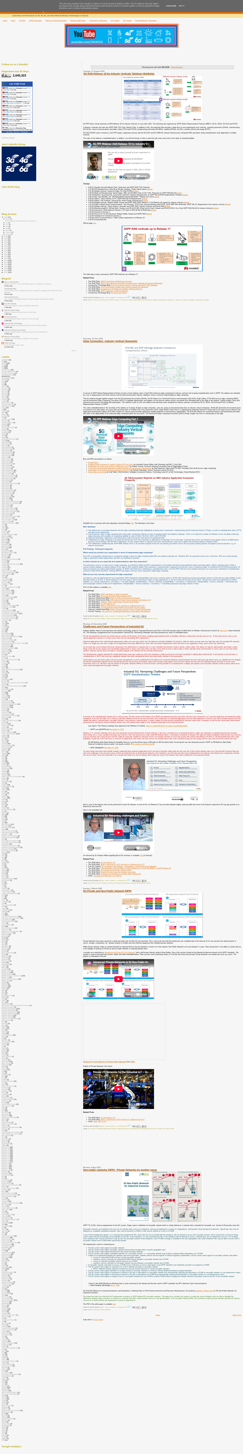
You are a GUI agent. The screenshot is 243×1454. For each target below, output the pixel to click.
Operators (5, 1065)
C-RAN (4, 561)
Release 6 (5, 1163)
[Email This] (136, 297)
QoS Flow (5, 1112)
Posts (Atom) (98, 1320)
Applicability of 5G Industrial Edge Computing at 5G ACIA (109, 470)
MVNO (4, 997)
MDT (3, 944)
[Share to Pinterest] (145, 297)
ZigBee (4, 1438)
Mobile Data (6, 972)
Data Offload (6, 633)
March (7, 230)
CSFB (4, 623)
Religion (4, 1172)
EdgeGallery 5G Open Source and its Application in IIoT (108, 466)
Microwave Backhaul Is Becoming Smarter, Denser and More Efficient (25, 325)
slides (149, 189)
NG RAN (5, 1023)
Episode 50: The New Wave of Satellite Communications (21, 338)
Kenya (4, 877)
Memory (4, 949)
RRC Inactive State (8, 1193)
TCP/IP (4, 1290)
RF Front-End (6, 1175)
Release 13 (6, 1152)
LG (3, 898)
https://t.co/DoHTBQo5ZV (155, 726)
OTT (3, 1076)
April (6, 228)
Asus (3, 526)
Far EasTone (6, 701)
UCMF (4, 1346)
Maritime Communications (11, 931)
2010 (6, 266)
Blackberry (5, 544)
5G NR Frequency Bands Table (14, 345)
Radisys (4, 1125)
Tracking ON (24, 132)
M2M (3, 926)
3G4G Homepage (35, 21)
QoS (3, 1111)
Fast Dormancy (7, 702)
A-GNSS (4, 399)
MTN (3, 994)
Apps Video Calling (8, 508)
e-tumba (4, 663)
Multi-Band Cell (7, 995)
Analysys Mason (7, 422)
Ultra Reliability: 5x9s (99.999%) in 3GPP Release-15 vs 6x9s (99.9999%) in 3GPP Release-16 (136, 868)
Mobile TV (5, 977)
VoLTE (4, 1399)
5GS (3, 381)
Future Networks (7, 732)
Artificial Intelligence (8, 523)
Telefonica (5, 1302)
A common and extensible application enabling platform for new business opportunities (119, 468)
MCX (3, 943)
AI (2, 409)
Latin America (6, 890)
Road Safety (6, 1180)
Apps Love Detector (8, 475)
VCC (3, 1384)
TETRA (4, 1312)
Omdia (4, 1055)
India (3, 829)
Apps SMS (5, 498)
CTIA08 (4, 627)
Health (4, 771)
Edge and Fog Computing (128, 618)
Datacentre (5, 638)
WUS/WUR (5, 1425)
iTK (3, 865)
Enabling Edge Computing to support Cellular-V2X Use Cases (110, 464)
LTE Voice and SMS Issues (11, 918)
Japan (4, 870)
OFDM (4, 1050)
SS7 (3, 1262)
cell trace (5, 582)
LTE (3, 915)
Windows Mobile (7, 1419)
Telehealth (5, 1303)
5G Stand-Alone (7, 375)
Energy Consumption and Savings (13, 682)
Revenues (5, 1173)
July (6, 223)
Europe (4, 696)
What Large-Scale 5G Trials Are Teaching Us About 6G (21, 305)
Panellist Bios (93, 462)
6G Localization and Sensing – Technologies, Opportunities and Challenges (129, 866)
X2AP (4, 1430)
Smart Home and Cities (10, 1242)
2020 (6, 246)
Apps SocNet (6, 500)
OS (3, 1071)
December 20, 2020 (111, 748)
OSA (3, 1073)
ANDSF (4, 426)
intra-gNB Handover (8, 850)
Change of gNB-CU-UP (10, 587)
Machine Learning (8, 928)
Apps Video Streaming (9, 511)
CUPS (4, 628)
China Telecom (7, 592)
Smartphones (6, 1244)
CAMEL (4, 566)
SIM (3, 1224)
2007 (6, 272)
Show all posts (177, 67)
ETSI (138, 618)
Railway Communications (160, 300)
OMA (3, 1053)
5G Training (115, 21)
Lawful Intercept (7, 892)
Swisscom (5, 1277)
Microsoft (5, 959)
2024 (6, 238)
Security (4, 1216)
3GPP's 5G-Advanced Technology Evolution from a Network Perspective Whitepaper (132, 283)
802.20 (4, 396)
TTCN (4, 1338)
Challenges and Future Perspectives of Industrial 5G (113, 626)
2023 (6, 240)
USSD (4, 1377)
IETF (3, 818)
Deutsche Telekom (8, 648)
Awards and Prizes (8, 534)
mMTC (4, 966)
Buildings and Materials (10, 559)
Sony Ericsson (7, 1252)
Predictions (5, 1094)
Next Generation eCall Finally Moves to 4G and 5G (20, 221)
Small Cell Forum (8, 1236)
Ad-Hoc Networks (8, 404)
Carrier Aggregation (8, 572)
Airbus (4, 414)
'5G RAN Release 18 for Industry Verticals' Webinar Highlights (118, 73)
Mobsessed (6, 981)
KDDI (3, 874)
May (6, 226)
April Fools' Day (7, 518)
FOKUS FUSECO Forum (10, 720)
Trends (4, 1331)
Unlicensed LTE (7, 1366)
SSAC (4, 1265)
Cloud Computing (8, 597)
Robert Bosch (6, 1183)
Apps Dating (6, 462)
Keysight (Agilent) (8, 878)
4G (3, 366)
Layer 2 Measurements (9, 893)
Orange (4, 1069)
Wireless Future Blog (11, 336)
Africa (4, 407)
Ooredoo (5, 1060)
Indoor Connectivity (8, 831)
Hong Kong (5, 781)
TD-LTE (4, 1292)
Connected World (8, 615)
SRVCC (4, 1260)
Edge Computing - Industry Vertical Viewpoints (110, 341)
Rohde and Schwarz (9, 1188)
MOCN (4, 982)
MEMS (4, 951)
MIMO (4, 962)
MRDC (4, 989)
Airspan (4, 416)
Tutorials (159, 1128)
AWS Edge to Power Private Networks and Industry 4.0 (130, 600)
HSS (3, 791)
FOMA (4, 722)
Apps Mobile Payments (9, 483)
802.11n (4, 391)
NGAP (4, 1027)
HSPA (4, 788)
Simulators (5, 1226)
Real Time (16, 132)
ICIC (3, 806)
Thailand (5, 1313)
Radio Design (6, 1122)
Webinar (4, 1407)
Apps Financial (7, 467)
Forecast (5, 724)
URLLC (149, 883)
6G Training (127, 21)
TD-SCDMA (6, 1293)
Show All (74, 350)
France (4, 727)
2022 (6, 242)
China (4, 589)
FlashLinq (5, 717)
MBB (3, 938)
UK (3, 1353)
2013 (6, 260)
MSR (3, 992)
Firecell (4, 710)
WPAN (4, 1422)
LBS (3, 895)
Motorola (5, 985)
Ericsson (114, 1128)
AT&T (3, 528)
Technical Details (7, 1300)
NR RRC (5, 1040)
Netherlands (6, 1004)
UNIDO (4, 1363)
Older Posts (237, 1315)
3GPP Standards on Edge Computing (114, 291)
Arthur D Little (6, 521)
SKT (3, 1234)
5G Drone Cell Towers (119, 293)
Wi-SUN (4, 1415)
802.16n (4, 394)
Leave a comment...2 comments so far (116, 880)
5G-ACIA (97, 300)
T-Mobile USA (6, 1284)
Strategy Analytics (8, 1272)
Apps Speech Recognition (11, 501)
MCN (3, 941)
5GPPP (111, 300)
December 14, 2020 (116, 729)
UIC (3, 1349)
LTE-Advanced (7, 920)
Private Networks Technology (146, 21)
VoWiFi (4, 1402)
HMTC (4, 780)
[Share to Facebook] (143, 297)
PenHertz (5, 1088)
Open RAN (5, 1061)
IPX (3, 859)
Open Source (6, 1063)
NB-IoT (4, 1000)
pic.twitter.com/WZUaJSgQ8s (144, 744)
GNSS (4, 752)
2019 (6, 248)
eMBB (4, 676)
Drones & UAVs (7, 656)
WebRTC (5, 1409)
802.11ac (5, 388)
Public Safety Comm (139, 300)
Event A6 (5, 697)
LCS (3, 897)
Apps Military (6, 480)
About (13, 21)
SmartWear (5, 1247)
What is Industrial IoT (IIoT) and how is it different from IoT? (123, 606)
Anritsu (4, 429)
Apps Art (4, 445)
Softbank (5, 1249)
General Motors (7, 745)
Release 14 (6, 1153)
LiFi (3, 903)
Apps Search (6, 495)
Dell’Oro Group (7, 641)
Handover (5, 766)
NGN (3, 1030)
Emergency (5, 679)
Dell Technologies (8, 640)
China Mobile (6, 590)
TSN (3, 1336)
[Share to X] (140, 297)
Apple (4, 437)
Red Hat (4, 1140)
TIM (3, 1318)
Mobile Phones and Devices (11, 976)
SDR (3, 1211)
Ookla (4, 1058)
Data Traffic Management (10, 636)
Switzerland (6, 1279)
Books (4, 549)
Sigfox (4, 1221)
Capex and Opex (7, 571)
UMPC (4, 1358)
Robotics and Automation (138, 883)
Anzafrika (5, 432)
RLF (3, 1178)
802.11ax (5, 389)
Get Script (9, 132)
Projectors (5, 1101)
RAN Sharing (6, 1135)
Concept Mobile (7, 610)
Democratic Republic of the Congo (13, 643)
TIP (3, 1321)
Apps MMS (5, 482)
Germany (5, 748)
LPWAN (4, 911)
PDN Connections (8, 1086)
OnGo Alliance (7, 1056)
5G (93, 300)
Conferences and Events (113, 618)
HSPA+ (4, 790)
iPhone (4, 852)
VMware (4, 1389)
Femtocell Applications (9, 704)
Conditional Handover (9, 612)
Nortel (4, 1037)
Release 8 (5, 1167)
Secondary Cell (7, 1214)
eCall (3, 666)
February (8, 232)
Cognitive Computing (9, 605)
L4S (3, 887)
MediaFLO (5, 946)
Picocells (5, 1089)
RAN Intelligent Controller (10, 1134)
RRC (3, 1191)
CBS (3, 577)
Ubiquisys (5, 1344)
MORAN (4, 984)
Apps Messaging (7, 478)
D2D (3, 630)
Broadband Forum (8, 552)
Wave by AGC (6, 1405)
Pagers (4, 1079)
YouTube (22, 21)
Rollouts (4, 1190)
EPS (3, 687)
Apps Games (6, 468)
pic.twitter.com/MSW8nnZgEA (177, 726)
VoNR (4, 1400)
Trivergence (6, 1335)
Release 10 (6, 1147)
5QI (3, 383)
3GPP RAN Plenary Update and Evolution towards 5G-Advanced (124, 287)
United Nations (7, 1364)
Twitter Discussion (8, 1343)
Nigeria (4, 1032)
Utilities (207, 300)
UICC (3, 1351)
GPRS (4, 755)
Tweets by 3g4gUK (8, 138)
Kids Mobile (6, 880)
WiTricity (4, 1420)
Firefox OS (5, 712)
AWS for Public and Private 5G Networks (125, 598)
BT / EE (4, 557)
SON (3, 1251)
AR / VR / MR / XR (8, 519)
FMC (3, 719)
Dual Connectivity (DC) (9, 659)
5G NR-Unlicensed (8, 373)
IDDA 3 (4, 813)
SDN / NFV (5, 1209)
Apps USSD (6, 506)
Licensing (5, 901)
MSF (3, 990)
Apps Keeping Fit (7, 472)
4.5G (3, 365)
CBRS (4, 575)
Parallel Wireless (7, 1081)
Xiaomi (4, 1435)
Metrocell (5, 957)
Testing (4, 1310)
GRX (3, 758)
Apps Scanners (7, 493)
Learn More (171, 6)
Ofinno (4, 1051)
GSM (3, 762)
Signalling (5, 1223)
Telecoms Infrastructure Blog (56, 21)
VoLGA (4, 1397)
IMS (3, 822)
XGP (3, 1433)
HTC (3, 794)
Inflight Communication (9, 836)
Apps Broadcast (7, 452)
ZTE (3, 1440)
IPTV (3, 855)
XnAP (4, 1437)
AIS (3, 417)
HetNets (4, 775)
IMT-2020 (5, 826)
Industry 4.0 (105, 883)
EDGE (4, 668)
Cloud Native (6, 599)
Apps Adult (5, 442)
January (8, 234)
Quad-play (5, 1114)
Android (4, 424)
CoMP (4, 608)
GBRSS (4, 737)
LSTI (3, 913)
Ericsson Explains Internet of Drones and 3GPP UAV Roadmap (134, 285)
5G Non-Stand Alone (9, 371)
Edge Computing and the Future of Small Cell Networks (130, 609)
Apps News (5, 487)
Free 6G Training (10, 304)
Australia (5, 531)
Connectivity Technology (98, 21)
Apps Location (7, 473)
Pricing (4, 1096)
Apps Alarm (5, 444)
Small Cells (5, 1237)
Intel (3, 839)
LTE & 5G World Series (9, 916)
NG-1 (3, 1025)
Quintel (4, 1119)
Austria (4, 533)
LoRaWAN (5, 910)
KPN (3, 883)
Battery (4, 539)
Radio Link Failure (8, 1124)
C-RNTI (4, 562)
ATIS (3, 529)
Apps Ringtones (7, 491)
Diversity (5, 653)
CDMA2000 (6, 580)
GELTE (4, 740)
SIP (3, 1228)
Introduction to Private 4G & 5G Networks (120, 952)
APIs (3, 435)
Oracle (4, 1068)
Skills (3, 1232)
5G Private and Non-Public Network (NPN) (116, 596)
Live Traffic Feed (17, 84)
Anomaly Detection (8, 427)
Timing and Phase (8, 1320)
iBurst (4, 804)
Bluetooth (5, 547)
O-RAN (4, 1045)
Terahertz (5, 1308)
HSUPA (4, 793)
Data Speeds (6, 635)
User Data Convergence (10, 1374)
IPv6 (3, 857)
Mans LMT (5, 929)
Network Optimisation (9, 1013)
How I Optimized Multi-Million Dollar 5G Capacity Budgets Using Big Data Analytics (29, 299)
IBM (3, 803)
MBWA (4, 939)
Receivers (5, 1139)
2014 (6, 258)
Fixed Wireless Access (9, 715)
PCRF (4, 1084)
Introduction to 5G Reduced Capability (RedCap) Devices (121, 289)
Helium (4, 773)
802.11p (4, 393)
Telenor (4, 1305)
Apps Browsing (7, 454)
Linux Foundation (8, 905)
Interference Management (10, 847)
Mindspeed (5, 964)
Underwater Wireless (9, 1361)
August (7, 219)
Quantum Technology (9, 1117)
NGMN (4, 1028)
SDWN (4, 1213)
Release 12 (6, 1150)
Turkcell (4, 1340)
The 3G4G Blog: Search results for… (17, 102)
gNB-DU (4, 750)
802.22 (4, 398)
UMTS (4, 1359)
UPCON (4, 1368)
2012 (6, 262)
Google (4, 753)
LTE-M (4, 923)
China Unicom (7, 594)
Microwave (5, 961)
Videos (155, 618)
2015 (6, 256)
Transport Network (8, 1330)
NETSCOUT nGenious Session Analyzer (15, 1005)
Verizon (4, 1386)
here (94, 223)
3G (3, 361)
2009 (6, 268)
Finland (4, 709)
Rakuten (4, 1129)
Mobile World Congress (10, 979)
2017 (6, 252)
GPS (3, 757)
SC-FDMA (5, 1204)
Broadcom (5, 554)
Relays (4, 1145)
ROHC (4, 1186)
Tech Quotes (6, 1298)
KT (3, 885)
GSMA (4, 763)
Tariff (3, 1288)
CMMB (4, 602)
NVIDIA (4, 1043)
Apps (3, 440)
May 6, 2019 (114, 1285)
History (4, 778)
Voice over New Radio (9, 1394)
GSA (3, 760)
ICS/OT (4, 808)
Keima (4, 875)
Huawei (116, 300)
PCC (3, 1083)
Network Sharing (7, 1015)
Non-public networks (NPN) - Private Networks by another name (120, 1169)
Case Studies (6, 574)
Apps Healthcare (7, 470)
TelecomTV (224, 631)
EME (3, 678)
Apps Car (5, 457)
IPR (3, 854)
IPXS (3, 860)
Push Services (7, 1106)
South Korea (6, 1254)
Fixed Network (7, 714)
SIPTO (4, 1229)
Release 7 (5, 1165)
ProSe (4, 1102)
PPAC (4, 1093)
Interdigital (5, 844)
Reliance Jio (6, 1170)
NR (3, 1038)
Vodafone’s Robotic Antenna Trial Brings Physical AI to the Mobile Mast (25, 332)
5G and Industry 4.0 (108, 604)
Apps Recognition (8, 490)
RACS (4, 1121)
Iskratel (4, 862)
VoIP (3, 1395)
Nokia (4, 1033)
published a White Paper (204, 1291)
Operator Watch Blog (78, 21)
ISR (3, 864)
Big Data (5, 541)
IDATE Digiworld (7, 809)
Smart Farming (7, 1239)
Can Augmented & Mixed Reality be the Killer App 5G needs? (123, 608)
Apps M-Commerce (8, 477)
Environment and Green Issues (12, 686)
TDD (3, 1295)
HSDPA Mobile (7, 786)
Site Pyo (4, 1231)
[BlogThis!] (138, 297)
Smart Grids (6, 1241)
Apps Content (6, 460)
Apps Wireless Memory (9, 516)
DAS (3, 631)
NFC (3, 1022)
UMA (3, 1354)
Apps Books (6, 450)
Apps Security (6, 496)
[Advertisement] (121, 54)
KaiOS (4, 872)
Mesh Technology (8, 953)
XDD (3, 1432)
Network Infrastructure (9, 1012)
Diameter (5, 650)
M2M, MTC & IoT (100, 1121)
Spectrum (5, 1257)
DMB (3, 654)
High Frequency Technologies (12, 776)
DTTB (4, 658)
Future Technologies (9, 734)
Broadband (5, 551)
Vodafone (5, 1391)
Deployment (6, 646)
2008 (6, 270)
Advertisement (7, 406)
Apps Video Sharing (8, 510)
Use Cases (166, 1128)
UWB (3, 1381)
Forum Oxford (6, 725)
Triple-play (5, 1333)
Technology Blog (10, 288)
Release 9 (5, 1168)
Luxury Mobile (6, 925)
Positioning (5, 1091)
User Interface (6, 1376)
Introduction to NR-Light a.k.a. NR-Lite (108, 876)
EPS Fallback (6, 689)
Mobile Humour (7, 974)
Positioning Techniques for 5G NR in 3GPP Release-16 (121, 874)
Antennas (5, 431)
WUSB (4, 1427)
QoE (3, 1109)
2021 (6, 244)
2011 (6, 264)
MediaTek (5, 948)
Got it (182, 6)
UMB (3, 1356)
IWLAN (4, 869)
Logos (4, 908)
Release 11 (5, 1148)
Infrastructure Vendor (9, 837)
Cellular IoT (6, 584)
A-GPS (4, 401)
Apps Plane (6, 488)
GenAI (4, 742)
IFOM (3, 819)
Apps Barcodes (7, 449)
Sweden (4, 1275)
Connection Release (9, 617)
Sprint (4, 1259)
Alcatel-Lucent (7, 419)
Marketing (5, 934)
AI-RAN (4, 411)
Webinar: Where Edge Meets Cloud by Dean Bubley (120, 602)
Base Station (6, 538)
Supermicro (6, 1274)
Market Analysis (7, 933)
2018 (6, 250)
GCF (3, 738)
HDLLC (4, 770)
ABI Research (6, 403)
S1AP (4, 1198)
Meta (3, 954)
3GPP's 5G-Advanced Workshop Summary (116, 281)
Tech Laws (5, 1297)
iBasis (4, 801)
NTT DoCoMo (6, 1041)
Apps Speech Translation (10, 503)
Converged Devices (8, 618)
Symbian (5, 1280)
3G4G (133, 1062)
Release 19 (6, 1162)
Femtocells (5, 706)
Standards (5, 1267)
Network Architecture (123, 1128)
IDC (3, 811)
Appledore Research (9, 439)
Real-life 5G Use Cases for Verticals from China (118, 872)
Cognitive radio (7, 607)
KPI (3, 882)
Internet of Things (127, 300)
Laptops (4, 888)
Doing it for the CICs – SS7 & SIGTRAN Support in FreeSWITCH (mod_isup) (27, 284)
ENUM (4, 684)
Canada (4, 569)
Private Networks (125, 883)
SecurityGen (6, 1218)
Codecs (4, 603)
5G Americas (6, 370)
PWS (3, 1107)
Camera (4, 567)
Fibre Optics (6, 707)
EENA (4, 671)
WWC (4, 1428)
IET (3, 816)
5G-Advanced (104, 300)
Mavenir (4, 936)
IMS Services (6, 824)
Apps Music (6, 485)
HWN (3, 799)
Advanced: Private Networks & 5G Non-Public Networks (104, 1062)
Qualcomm (149, 300)
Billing (4, 543)
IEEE (3, 814)
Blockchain (5, 546)
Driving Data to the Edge (97, 472)
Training (4, 1326)
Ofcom (4, 1048)
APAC (4, 434)
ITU (3, 867)
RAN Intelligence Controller (11, 1132)
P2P (3, 1078)
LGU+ (4, 900)
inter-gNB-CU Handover (10, 841)
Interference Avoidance (9, 846)
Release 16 (6, 1157)
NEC (3, 1002)
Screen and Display (8, 1208)
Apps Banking (6, 447)
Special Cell (6, 1256)
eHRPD (4, 673)
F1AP (3, 699)
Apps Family (6, 465)
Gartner (4, 735)
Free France (6, 729)
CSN (3, 625)
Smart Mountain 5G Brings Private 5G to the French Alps (21, 319)
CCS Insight (6, 579)
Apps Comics (6, 459)
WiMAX (4, 1417)
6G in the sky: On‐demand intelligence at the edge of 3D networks (126, 611)
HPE (3, 783)
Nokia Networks (147, 618)
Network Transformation (10, 1018)
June (7, 224)
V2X (3, 1382)
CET (3, 585)
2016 (6, 254)
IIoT (120, 300)
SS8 (3, 1264)
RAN (3, 1130)
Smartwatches (6, 1246)
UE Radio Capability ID (10, 1348)
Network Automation (8, 1010)
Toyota (4, 1325)
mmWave (5, 969)
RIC (3, 1176)
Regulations (6, 1144)
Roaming (5, 1181)
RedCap (4, 1142)
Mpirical (4, 987)
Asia (3, 524)
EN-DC (4, 681)
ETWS (4, 694)
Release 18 (179, 300)
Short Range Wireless (9, 1219)
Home (5, 21)
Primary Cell (6, 1097)
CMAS (4, 600)
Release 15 (6, 1155)
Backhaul (5, 536)
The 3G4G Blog (19, 129)
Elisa (3, 674)
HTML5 (4, 796)
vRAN (4, 1404)
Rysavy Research (8, 1196)
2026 (6, 217)
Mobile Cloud (6, 971)
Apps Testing (6, 505)
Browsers (5, 556)
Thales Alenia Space (9, 1315)
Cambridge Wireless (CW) (103, 1128)
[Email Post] (133, 297)
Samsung (186, 300)
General (4, 743)
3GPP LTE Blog (9, 343)
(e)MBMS (5, 360)
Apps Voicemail (7, 513)
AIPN (3, 412)
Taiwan (4, 1287)
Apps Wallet (6, 515)
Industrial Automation (9, 832)
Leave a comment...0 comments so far (116, 297)
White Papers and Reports (11, 1410)
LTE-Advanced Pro (8, 921)
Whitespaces (6, 1412)
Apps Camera (6, 455)
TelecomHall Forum (11, 297)
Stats (3, 1269)
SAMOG (4, 1200)
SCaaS (4, 1206)
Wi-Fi (3, 1414)
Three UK (5, 1316)
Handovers (5, 768)
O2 (3, 1046)
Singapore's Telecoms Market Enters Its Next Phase (20, 312)
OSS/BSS (5, 1074)
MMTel (4, 967)
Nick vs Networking (11, 282)
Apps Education (7, 463)
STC (3, 1270)
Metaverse (5, 956)
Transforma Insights (8, 1328)
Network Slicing (7, 1017)
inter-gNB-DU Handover (10, 842)
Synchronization (7, 1282)
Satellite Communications (196, 300)
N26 (3, 999)
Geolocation (6, 747)
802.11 (4, 386)
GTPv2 (4, 765)
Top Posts (5, 1323)
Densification (6, 645)
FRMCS (4, 730)
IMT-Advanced (7, 827)
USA (3, 1371)
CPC (3, 622)
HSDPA (4, 785)
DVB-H (4, 661)
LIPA (3, 906)
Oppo (3, 1066)
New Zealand (6, 1020)
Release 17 (171, 300)
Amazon (4, 421)
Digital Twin (6, 651)
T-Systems (5, 1285)
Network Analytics (8, 1007)
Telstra (4, 1307)
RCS (3, 1137)
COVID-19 (5, 620)
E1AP (4, 664)
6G (97, 883)
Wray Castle (6, 1423)
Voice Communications (9, 1392)
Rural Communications (9, 1195)
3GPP (89, 300)
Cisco (4, 595)
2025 (6, 236)
